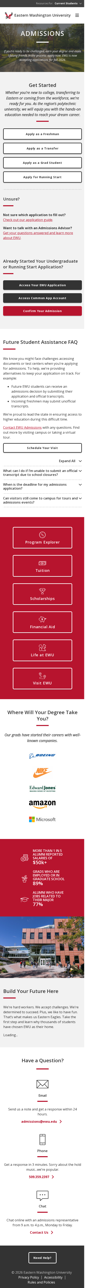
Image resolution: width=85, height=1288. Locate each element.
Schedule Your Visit (42, 448)
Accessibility (53, 1277)
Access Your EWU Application (42, 285)
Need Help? (42, 1258)
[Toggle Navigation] (77, 15)
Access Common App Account (42, 298)
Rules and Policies (41, 1282)
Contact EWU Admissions (22, 427)
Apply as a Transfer (42, 148)
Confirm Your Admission (42, 311)
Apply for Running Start (42, 177)
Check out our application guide (27, 220)
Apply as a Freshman (42, 134)
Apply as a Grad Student (42, 163)
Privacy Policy (28, 1277)
